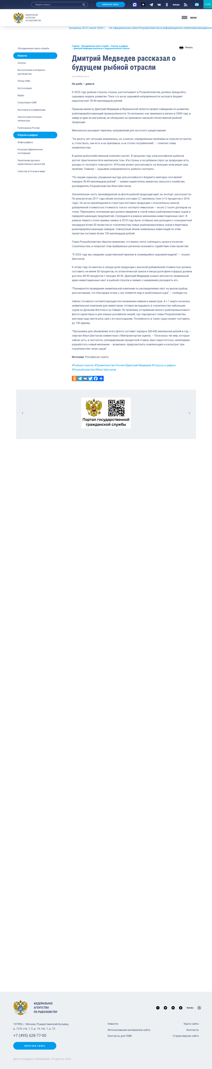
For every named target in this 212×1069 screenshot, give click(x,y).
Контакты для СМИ (120, 1035)
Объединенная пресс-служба (33, 48)
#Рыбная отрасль (83, 365)
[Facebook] (95, 378)
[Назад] (22, 413)
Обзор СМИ (24, 81)
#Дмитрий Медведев (138, 365)
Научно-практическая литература (30, 119)
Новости (22, 55)
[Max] (135, 4)
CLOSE (208, 4)
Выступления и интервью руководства (31, 72)
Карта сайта (191, 1023)
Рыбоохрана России (29, 128)
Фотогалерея (25, 88)
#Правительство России (109, 365)
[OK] (167, 4)
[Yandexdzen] (143, 4)
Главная (76, 46)
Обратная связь (110, 4)
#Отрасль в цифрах (164, 365)
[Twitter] (90, 378)
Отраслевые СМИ (27, 102)
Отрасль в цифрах (28, 135)
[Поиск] (84, 4)
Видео (21, 95)
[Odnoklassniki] (74, 378)
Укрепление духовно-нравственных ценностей (31, 162)
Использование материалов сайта (129, 1030)
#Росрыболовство (83, 369)
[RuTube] (176, 4)
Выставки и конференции (31, 109)
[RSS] (185, 4)
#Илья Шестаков (105, 369)
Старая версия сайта (186, 1035)
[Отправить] (101, 378)
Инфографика (25, 142)
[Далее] (189, 413)
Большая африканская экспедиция (30, 151)
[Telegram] (151, 4)
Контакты (192, 1030)
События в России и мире (31, 171)
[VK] (159, 4)
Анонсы (22, 63)
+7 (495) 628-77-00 (29, 1035)
